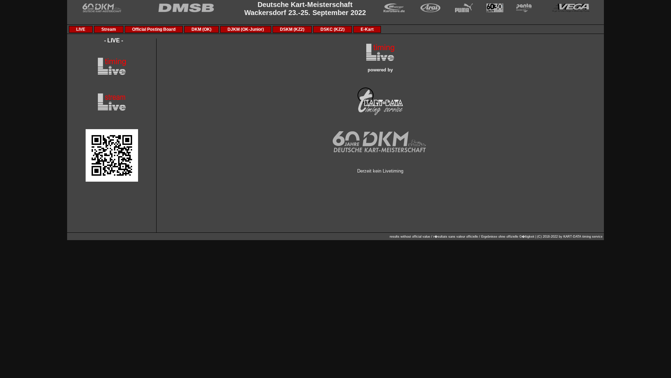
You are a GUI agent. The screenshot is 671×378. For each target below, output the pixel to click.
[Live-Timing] (112, 73)
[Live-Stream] (112, 109)
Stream (108, 29)
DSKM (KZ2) (292, 29)
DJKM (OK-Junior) (246, 29)
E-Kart (367, 29)
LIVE (80, 29)
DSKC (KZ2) (332, 29)
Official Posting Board (153, 29)
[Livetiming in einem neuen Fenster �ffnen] (112, 180)
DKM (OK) (201, 29)
